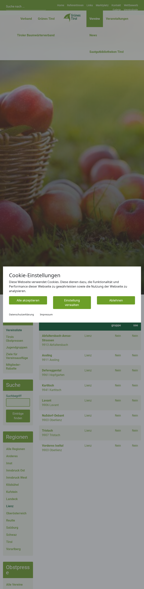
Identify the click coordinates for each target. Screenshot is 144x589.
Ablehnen (116, 300)
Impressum (46, 314)
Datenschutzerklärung (21, 314)
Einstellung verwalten (72, 302)
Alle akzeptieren (28, 300)
